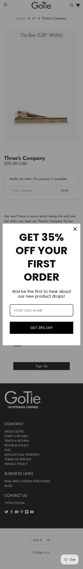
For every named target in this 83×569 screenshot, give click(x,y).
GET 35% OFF (41, 327)
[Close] (75, 229)
